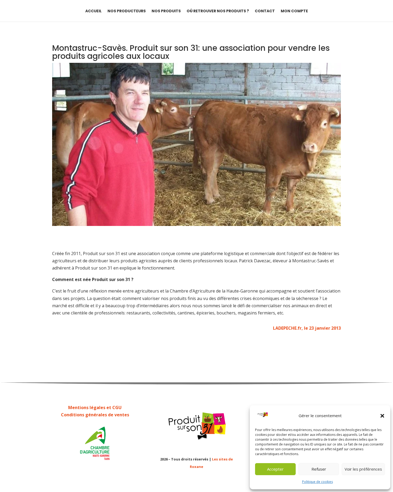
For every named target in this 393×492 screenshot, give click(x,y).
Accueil (93, 11)
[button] (382, 415)
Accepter (275, 469)
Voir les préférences (363, 469)
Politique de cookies (317, 481)
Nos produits (166, 11)
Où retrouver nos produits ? (218, 11)
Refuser (318, 469)
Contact (265, 11)
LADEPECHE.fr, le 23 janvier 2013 (307, 328)
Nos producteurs (126, 11)
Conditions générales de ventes (95, 415)
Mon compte (294, 11)
